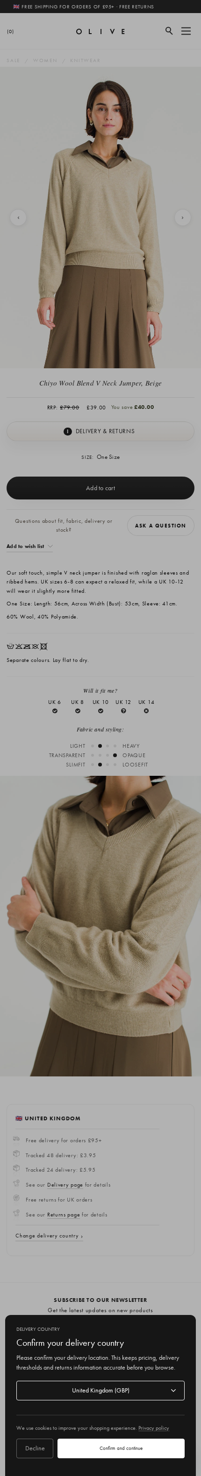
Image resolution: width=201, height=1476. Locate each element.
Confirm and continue (121, 1448)
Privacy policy (153, 1428)
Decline (35, 1448)
